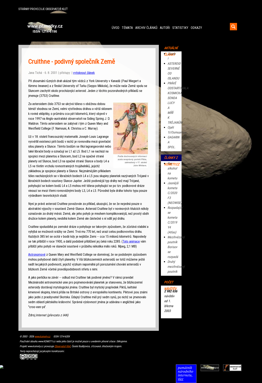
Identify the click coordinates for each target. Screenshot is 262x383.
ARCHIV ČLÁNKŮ (146, 28)
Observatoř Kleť (62, 346)
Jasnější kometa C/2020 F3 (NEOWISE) (174, 193)
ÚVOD (115, 28)
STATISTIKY (180, 28)
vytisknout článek (84, 73)
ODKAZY (196, 28)
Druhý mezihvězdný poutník (176, 266)
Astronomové (36, 254)
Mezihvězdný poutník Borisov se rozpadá (176, 247)
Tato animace (131, 241)
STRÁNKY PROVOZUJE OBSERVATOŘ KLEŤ (43, 9)
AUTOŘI (165, 28)
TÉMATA (127, 28)
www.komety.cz (42, 336)
